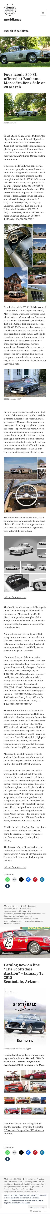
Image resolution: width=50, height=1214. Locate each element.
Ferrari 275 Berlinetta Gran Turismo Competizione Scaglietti (23, 1189)
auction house (16, 1181)
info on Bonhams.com (15, 597)
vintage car (39, 921)
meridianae (12, 19)
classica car (12, 916)
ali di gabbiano (26, 1184)
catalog (29, 1181)
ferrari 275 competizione (21, 1191)
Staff (24, 906)
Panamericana (22, 921)
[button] (18, 245)
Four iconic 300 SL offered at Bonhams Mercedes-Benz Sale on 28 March (25, 80)
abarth (18, 1184)
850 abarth (11, 1184)
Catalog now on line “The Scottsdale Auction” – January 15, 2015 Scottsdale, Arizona (24, 973)
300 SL (24, 908)
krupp (26, 916)
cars (10, 908)
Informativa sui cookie (21, 1203)
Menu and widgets (43, 15)
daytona (10, 1186)
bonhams (36, 1184)
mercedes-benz (17, 918)
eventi (15, 908)
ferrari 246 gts (28, 1186)
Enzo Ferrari (18, 1186)
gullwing (20, 916)
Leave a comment (13, 923)
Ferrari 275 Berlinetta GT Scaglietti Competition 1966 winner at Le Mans (24, 1130)
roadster (31, 921)
